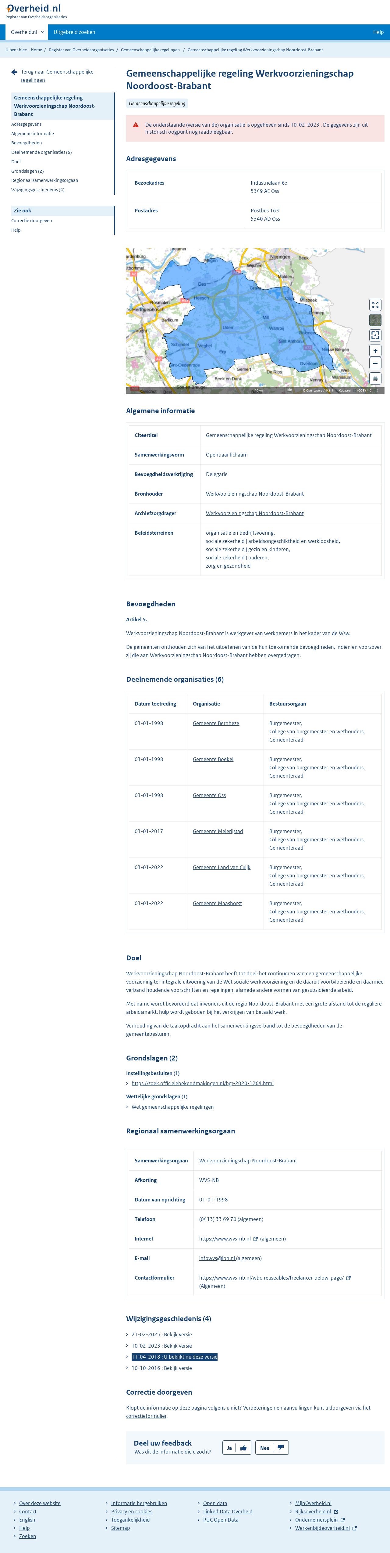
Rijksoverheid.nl (313, 1511)
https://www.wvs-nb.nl (225, 1238)
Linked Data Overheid (228, 1511)
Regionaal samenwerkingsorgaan (44, 180)
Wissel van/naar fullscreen (375, 305)
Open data (215, 1503)
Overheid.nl (24, 34)
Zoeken (27, 1536)
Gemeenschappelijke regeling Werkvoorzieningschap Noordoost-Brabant (55, 105)
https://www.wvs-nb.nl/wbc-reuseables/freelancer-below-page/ (271, 1277)
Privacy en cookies (131, 1511)
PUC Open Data (221, 1519)
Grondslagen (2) (27, 171)
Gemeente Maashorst (217, 903)
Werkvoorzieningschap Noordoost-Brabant (255, 493)
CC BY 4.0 (366, 390)
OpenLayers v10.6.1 (321, 390)
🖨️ (375, 378)
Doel (16, 161)
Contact (28, 1511)
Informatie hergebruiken (139, 1503)
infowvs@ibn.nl (217, 1258)
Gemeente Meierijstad (218, 831)
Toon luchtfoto (375, 320)
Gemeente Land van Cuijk (221, 867)
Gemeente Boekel (213, 759)
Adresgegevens (26, 124)
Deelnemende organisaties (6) (41, 152)
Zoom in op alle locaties (375, 335)
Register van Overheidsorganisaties (81, 49)
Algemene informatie (32, 133)
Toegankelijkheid (130, 1519)
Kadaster (346, 390)
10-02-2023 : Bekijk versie (162, 1345)
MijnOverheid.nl (313, 1503)
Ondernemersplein (316, 1519)
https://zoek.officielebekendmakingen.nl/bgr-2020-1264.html (203, 1083)
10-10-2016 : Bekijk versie (162, 1368)
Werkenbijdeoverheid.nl (322, 1528)
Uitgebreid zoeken (74, 32)
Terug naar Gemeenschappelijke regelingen (57, 75)
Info (289, 389)
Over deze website (40, 1503)
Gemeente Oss (209, 795)
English (27, 1519)
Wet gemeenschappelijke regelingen (173, 1106)
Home (36, 49)
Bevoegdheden (26, 143)
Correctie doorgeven (31, 220)
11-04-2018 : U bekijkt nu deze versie (175, 1356)
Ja (229, 1448)
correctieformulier (146, 1416)
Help (16, 230)
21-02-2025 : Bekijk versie (162, 1334)
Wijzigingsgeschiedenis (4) (38, 190)
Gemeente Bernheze (216, 723)
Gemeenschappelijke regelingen (150, 49)
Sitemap (120, 1528)
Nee (264, 1448)
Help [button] (378, 32)
